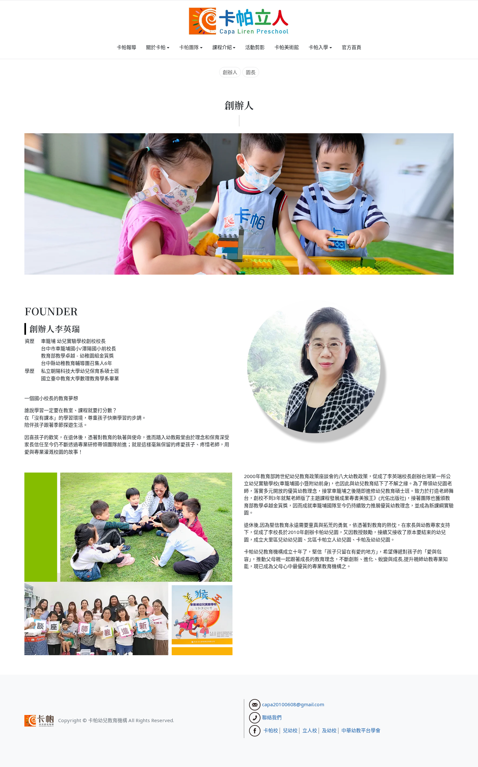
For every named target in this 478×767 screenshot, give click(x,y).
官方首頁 (351, 47)
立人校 (309, 730)
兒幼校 (290, 730)
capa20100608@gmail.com (293, 704)
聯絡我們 (272, 717)
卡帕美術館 (286, 47)
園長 (251, 72)
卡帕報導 (126, 47)
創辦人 (230, 72)
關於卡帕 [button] (156, 47)
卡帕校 (270, 730)
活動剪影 (255, 47)
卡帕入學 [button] (318, 47)
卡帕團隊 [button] (189, 47)
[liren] (239, 21)
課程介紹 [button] (222, 47)
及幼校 (329, 730)
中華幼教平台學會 (360, 730)
